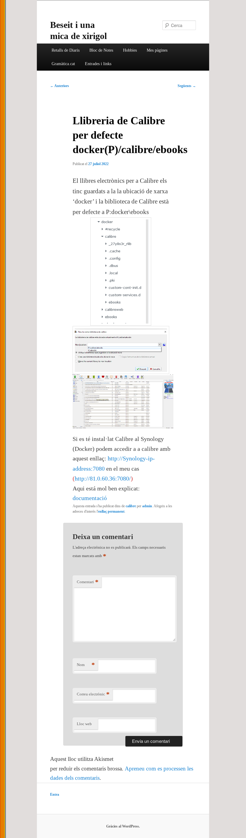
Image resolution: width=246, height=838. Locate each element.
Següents (187, 86)
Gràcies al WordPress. (123, 826)
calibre (131, 506)
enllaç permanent (111, 511)
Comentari (87, 582)
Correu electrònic (93, 694)
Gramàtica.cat (63, 64)
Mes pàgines (157, 50)
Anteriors (59, 86)
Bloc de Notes (101, 50)
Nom (86, 664)
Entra (54, 794)
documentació (90, 498)
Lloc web (84, 724)
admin (147, 506)
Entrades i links (98, 64)
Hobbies (130, 50)
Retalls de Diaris (66, 50)
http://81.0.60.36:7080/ (103, 478)
